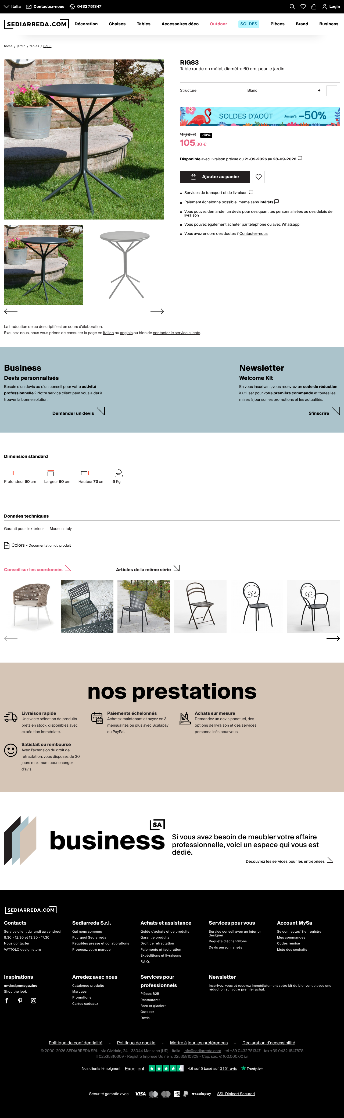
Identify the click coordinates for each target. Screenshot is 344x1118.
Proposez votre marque (91, 950)
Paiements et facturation (161, 950)
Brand (302, 24)
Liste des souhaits (292, 950)
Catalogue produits (88, 985)
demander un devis (224, 211)
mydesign (20, 985)
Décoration (86, 24)
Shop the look (15, 992)
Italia (16, 6)
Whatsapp (290, 224)
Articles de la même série (143, 569)
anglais (126, 333)
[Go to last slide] (10, 311)
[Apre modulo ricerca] (292, 7)
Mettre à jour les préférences (199, 1043)
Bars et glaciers (153, 1006)
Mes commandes (291, 937)
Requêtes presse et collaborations (100, 943)
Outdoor (218, 24)
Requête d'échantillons (228, 941)
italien (108, 333)
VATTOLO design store (22, 950)
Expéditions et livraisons (161, 955)
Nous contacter (17, 943)
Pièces (278, 24)
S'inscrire (319, 413)
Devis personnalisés (225, 947)
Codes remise (288, 943)
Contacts (15, 923)
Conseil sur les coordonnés (33, 569)
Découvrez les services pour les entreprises (285, 861)
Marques (79, 992)
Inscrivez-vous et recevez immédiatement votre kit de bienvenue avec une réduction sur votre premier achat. (270, 987)
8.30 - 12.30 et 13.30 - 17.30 (26, 937)
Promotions (81, 997)
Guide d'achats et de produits (165, 932)
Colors (18, 545)
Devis (145, 1018)
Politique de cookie (136, 1043)
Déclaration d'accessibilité (268, 1043)
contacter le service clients (176, 333)
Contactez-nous (253, 234)
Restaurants (150, 1000)
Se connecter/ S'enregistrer (300, 932)
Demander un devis (73, 413)
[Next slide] (157, 311)
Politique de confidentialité (76, 1043)
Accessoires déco (180, 24)
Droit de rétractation (157, 943)
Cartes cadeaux (85, 1004)
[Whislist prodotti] (303, 6)
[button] (43, 265)
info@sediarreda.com (202, 1051)
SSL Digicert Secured (236, 1094)
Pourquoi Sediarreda (89, 937)
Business (328, 24)
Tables (143, 24)
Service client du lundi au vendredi (32, 932)
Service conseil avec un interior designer (235, 933)
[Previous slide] (10, 638)
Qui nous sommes (87, 932)
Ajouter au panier (220, 177)
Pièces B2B (150, 994)
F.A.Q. (145, 962)
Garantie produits (155, 937)
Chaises (117, 24)
